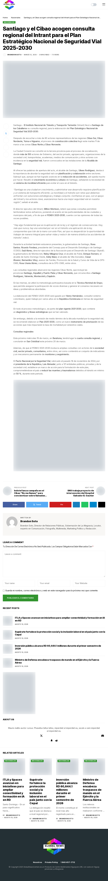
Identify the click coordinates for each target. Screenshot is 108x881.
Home (5, 17)
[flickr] (78, 736)
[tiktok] (94, 736)
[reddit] (56, 740)
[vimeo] (17, 736)
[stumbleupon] (66, 736)
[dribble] (50, 736)
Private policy (51, 862)
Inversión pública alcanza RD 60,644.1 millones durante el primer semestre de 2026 (66, 791)
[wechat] (90, 736)
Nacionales (15, 17)
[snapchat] (51, 740)
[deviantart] (46, 736)
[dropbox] (54, 736)
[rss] (58, 736)
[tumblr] (25, 736)
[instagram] (29, 736)
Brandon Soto (14, 55)
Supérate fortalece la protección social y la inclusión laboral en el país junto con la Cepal (41, 791)
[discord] (102, 736)
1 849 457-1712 (68, 862)
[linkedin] (33, 736)
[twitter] (41, 736)
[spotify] (86, 736)
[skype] (62, 736)
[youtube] (21, 736)
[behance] (9, 736)
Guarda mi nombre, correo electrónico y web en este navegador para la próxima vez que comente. (51, 590)
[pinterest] (37, 736)
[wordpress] (70, 736)
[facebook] (5, 736)
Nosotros (37, 862)
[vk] (98, 735)
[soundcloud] (82, 736)
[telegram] (13, 736)
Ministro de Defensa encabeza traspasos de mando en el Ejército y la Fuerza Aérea (92, 790)
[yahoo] (74, 736)
